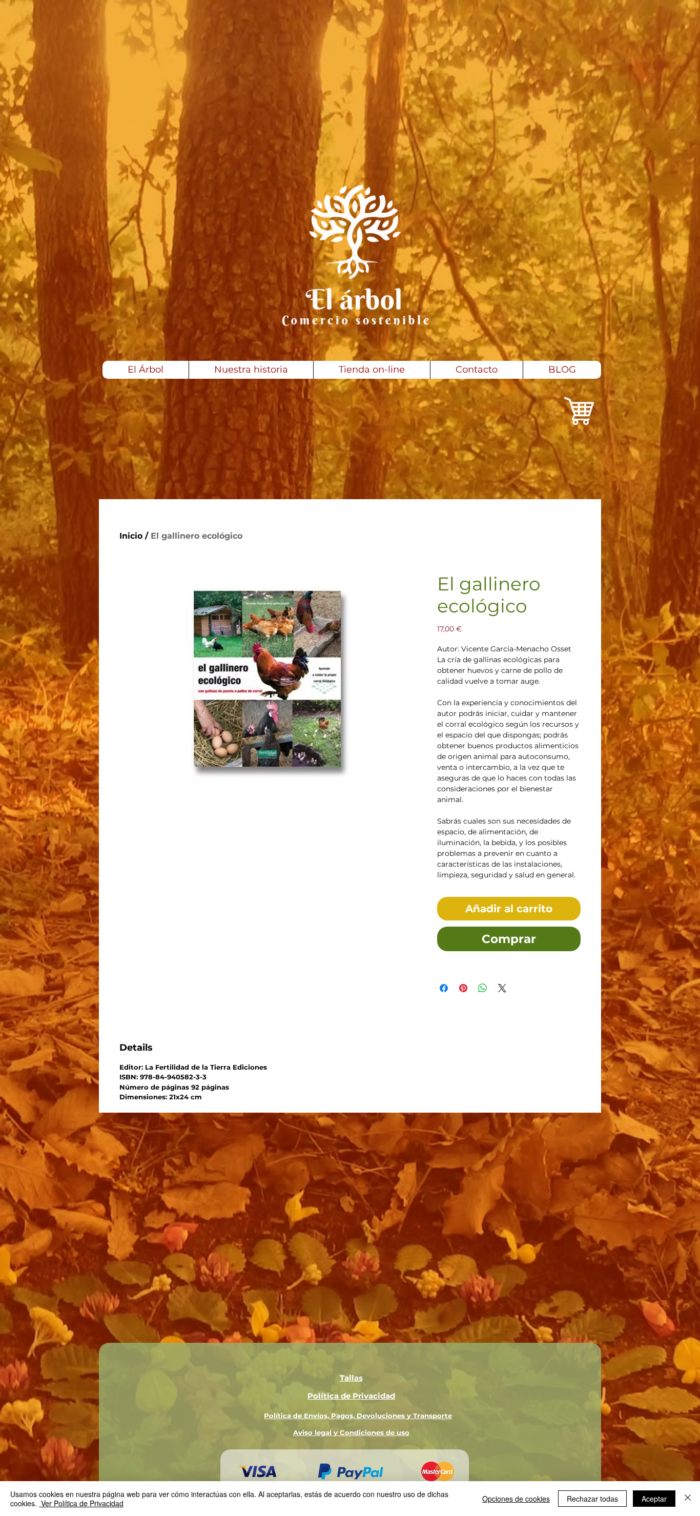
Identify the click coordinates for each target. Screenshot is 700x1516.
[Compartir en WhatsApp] (483, 988)
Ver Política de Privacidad (81, 1503)
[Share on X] (502, 988)
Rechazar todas (592, 1498)
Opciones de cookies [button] (516, 1498)
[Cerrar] (688, 1498)
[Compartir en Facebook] (444, 988)
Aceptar (654, 1498)
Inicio (130, 536)
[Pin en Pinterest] (463, 988)
